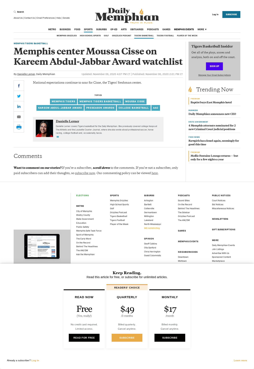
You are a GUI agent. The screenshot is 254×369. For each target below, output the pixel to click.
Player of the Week (187, 35)
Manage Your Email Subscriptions (214, 75)
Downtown (183, 257)
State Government (85, 219)
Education (81, 223)
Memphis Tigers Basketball (31, 43)
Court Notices (218, 200)
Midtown (182, 261)
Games (166, 29)
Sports (88, 29)
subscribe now (85, 173)
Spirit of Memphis (84, 234)
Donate (66, 18)
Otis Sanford (150, 247)
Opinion (149, 238)
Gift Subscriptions (223, 229)
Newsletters (220, 219)
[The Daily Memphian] (127, 15)
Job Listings (218, 249)
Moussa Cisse (135, 101)
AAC (155, 107)
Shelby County (83, 215)
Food (77, 29)
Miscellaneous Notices (223, 208)
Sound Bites (184, 200)
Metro (52, 29)
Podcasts (153, 29)
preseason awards (100, 107)
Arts (124, 29)
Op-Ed (113, 29)
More (200, 29)
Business (65, 29)
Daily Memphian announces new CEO (212, 114)
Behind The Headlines (87, 246)
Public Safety (82, 227)
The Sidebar (184, 212)
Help (58, 18)
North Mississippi (152, 224)
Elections (82, 195)
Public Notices (221, 195)
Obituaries (136, 29)
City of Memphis (84, 211)
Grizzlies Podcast (121, 35)
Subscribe (231, 14)
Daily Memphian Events (223, 245)
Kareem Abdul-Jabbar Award (60, 107)
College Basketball (134, 107)
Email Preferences (45, 18)
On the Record (83, 242)
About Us (18, 18)
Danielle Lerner (26, 74)
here (155, 173)
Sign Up (214, 66)
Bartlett (147, 204)
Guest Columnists (152, 255)
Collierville (149, 208)
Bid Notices (217, 204)
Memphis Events (184, 29)
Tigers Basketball (144, 35)
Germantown (150, 212)
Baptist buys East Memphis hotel (211, 102)
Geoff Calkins (150, 243)
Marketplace (218, 261)
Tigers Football (165, 35)
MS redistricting (152, 228)
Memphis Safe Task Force (88, 230)
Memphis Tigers (63, 101)
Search (20, 12)
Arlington (148, 200)
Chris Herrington (152, 251)
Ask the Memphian (85, 254)
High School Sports (90, 35)
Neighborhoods (187, 252)
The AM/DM (82, 250)
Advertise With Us (220, 253)
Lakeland (148, 220)
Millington (149, 216)
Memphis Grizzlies (67, 35)
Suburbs (101, 29)
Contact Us (29, 18)
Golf (106, 35)
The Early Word (83, 238)
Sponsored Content (221, 257)
